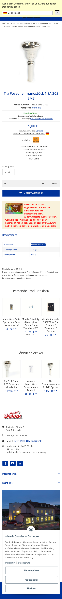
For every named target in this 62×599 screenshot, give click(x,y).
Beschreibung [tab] (9, 235)
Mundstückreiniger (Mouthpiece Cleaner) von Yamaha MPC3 (31, 324)
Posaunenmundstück (38, 245)
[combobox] (27, 13)
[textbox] (27, 13)
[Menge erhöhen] (43, 183)
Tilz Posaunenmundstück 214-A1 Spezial (51, 384)
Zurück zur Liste (8, 23)
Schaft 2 (10, 172)
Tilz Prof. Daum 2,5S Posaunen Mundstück (11, 384)
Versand (39, 130)
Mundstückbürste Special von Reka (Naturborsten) (11, 322)
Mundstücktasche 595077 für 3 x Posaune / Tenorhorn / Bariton (51, 325)
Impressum (10, 562)
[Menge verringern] (5, 183)
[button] (31, 473)
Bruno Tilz (36, 107)
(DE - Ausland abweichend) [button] (41, 118)
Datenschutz (24, 562)
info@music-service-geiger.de (28, 440)
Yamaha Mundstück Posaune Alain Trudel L (31, 386)
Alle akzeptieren (32, 570)
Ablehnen (31, 588)
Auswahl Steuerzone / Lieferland (29, 133)
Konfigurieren (31, 580)
